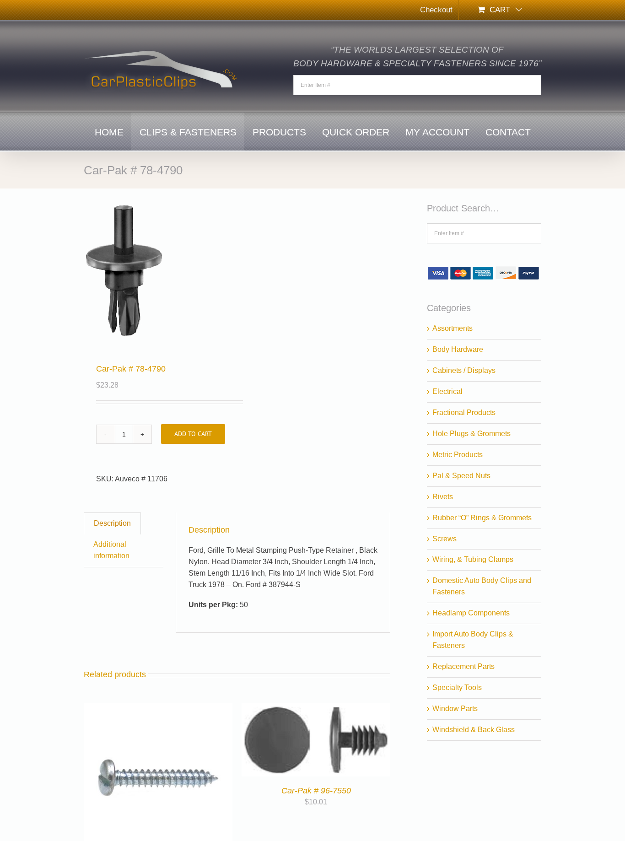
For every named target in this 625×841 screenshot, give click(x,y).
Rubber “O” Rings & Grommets (482, 518)
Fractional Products (464, 412)
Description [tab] (112, 523)
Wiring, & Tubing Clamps (472, 559)
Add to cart (193, 434)
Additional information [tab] (111, 550)
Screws (444, 539)
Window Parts (455, 708)
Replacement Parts (463, 666)
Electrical (447, 391)
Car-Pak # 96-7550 (316, 790)
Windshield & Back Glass (473, 729)
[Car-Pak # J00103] (158, 708)
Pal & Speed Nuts (461, 476)
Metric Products (457, 454)
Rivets (442, 497)
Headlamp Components (471, 613)
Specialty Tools (457, 687)
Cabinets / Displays (464, 370)
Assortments (452, 328)
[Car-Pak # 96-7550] (316, 708)
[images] (157, 271)
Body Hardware (457, 349)
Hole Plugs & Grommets (471, 433)
